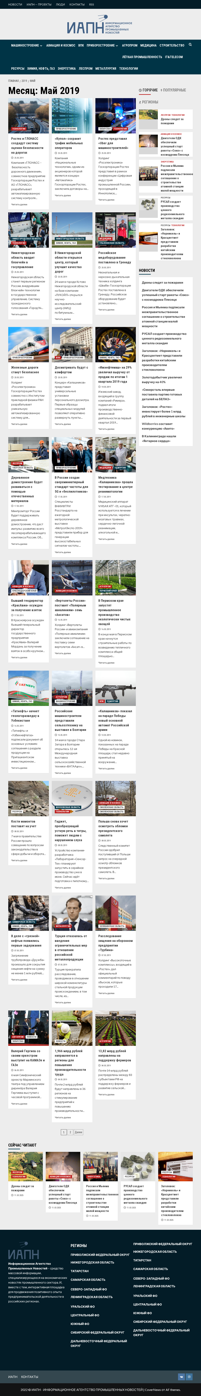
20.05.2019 (106, 267)
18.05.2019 (106, 387)
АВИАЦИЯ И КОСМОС (60, 45)
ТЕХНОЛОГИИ (128, 68)
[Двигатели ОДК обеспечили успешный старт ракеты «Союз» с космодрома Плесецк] (148, 140)
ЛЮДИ (60, 4)
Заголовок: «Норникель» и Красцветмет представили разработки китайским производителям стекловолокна (162, 360)
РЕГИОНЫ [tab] (149, 102)
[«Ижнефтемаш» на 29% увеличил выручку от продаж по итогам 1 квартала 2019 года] (115, 344)
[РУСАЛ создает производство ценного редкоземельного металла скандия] (148, 204)
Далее (78, 1132)
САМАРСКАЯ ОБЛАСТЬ (23, 922)
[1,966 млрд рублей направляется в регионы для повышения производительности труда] (72, 1028)
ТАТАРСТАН (105, 129)
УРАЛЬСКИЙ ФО (83, 1306)
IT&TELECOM (174, 57)
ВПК (81, 45)
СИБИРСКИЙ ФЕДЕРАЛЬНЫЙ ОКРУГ (97, 1332)
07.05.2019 (18, 950)
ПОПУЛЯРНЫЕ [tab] (174, 90)
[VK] (181, 1376)
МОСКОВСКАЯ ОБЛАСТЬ (68, 807)
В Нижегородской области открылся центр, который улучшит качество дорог (68, 262)
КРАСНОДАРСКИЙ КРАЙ (24, 591)
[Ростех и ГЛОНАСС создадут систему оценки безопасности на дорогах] (28, 115)
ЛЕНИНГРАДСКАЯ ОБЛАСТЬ (92, 1297)
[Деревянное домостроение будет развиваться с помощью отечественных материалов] (28, 454)
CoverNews (153, 1389)
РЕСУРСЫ (17, 68)
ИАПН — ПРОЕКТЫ (39, 4)
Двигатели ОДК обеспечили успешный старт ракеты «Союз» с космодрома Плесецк (175, 146)
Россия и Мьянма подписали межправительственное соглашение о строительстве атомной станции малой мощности (177, 178)
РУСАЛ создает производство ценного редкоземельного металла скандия (164, 338)
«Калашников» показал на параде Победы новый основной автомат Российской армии (115, 720)
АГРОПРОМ (129, 45)
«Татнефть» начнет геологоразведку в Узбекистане (25, 715)
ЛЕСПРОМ (85, 68)
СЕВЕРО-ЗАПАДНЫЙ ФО (89, 1289)
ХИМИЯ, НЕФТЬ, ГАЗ (41, 68)
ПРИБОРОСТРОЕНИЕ (101, 45)
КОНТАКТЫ (77, 4)
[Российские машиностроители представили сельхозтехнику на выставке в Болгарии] (72, 688)
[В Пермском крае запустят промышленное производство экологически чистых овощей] (115, 577)
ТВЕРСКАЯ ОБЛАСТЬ (22, 468)
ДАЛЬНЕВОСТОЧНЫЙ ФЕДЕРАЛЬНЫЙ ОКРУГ (99, 1343)
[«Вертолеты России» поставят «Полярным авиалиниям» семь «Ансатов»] (72, 577)
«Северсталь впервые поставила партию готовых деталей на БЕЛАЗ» (162, 394)
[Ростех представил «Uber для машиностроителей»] (115, 115)
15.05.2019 (62, 735)
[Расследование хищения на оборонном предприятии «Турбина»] (115, 913)
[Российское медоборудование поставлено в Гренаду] (115, 230)
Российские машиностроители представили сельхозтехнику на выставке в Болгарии (70, 720)
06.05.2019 (18, 1070)
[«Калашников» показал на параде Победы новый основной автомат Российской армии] (115, 688)
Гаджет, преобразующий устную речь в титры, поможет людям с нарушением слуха (70, 830)
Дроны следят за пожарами (162, 282)
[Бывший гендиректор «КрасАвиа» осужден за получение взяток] (28, 577)
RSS (91, 4)
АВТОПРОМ (18, 1037)
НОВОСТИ (15, 4)
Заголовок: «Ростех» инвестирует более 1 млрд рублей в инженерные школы (163, 411)
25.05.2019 (18, 158)
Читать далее (19, 204)
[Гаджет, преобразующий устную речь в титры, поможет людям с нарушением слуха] (72, 798)
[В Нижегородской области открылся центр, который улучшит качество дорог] (72, 230)
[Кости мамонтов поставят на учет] (28, 798)
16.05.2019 (62, 620)
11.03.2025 (18, 1195)
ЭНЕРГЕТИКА (67, 68)
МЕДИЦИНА (148, 45)
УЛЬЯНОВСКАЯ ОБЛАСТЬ (112, 243)
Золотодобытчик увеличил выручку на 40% (162, 379)
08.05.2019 (18, 831)
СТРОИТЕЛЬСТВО (172, 45)
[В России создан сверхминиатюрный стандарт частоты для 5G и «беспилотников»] (72, 454)
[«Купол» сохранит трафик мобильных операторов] (72, 115)
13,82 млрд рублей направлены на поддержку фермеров (114, 1055)
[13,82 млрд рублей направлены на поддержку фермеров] (115, 1028)
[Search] (190, 44)
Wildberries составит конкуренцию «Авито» (158, 426)
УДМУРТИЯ (105, 353)
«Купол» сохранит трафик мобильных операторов (69, 143)
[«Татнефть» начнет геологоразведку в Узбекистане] (28, 688)
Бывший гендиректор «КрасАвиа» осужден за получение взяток (27, 605)
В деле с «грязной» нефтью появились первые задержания (26, 940)
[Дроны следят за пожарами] (148, 114)
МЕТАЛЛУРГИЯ (105, 68)
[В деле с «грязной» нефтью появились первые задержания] (28, 913)
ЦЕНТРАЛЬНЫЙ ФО (85, 1315)
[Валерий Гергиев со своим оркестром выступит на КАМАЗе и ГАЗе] (28, 1028)
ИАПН (12, 1377)
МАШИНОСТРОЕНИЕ (25, 45)
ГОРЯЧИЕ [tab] (150, 90)
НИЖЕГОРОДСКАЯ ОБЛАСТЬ (26, 238)
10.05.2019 (106, 735)
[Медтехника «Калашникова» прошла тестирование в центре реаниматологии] (115, 454)
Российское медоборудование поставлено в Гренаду (114, 257)
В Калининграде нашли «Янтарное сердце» (159, 438)
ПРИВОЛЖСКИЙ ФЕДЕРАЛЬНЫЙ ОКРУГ (100, 1254)
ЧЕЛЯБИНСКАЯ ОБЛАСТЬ (112, 926)
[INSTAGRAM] (189, 1376)
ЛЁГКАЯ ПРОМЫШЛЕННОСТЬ (142, 57)
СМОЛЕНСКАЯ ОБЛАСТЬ (111, 807)
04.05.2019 (62, 1079)
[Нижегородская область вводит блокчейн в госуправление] (28, 230)
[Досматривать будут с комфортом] (72, 344)
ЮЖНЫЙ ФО (80, 1324)
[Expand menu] (41, 45)
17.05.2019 (18, 506)
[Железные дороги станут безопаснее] (28, 344)
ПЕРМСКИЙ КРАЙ (108, 591)
